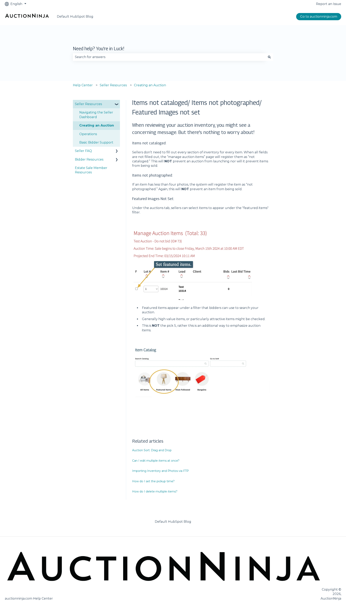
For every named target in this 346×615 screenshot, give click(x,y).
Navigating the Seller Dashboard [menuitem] (96, 115)
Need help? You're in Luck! (98, 48)
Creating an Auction (150, 85)
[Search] (269, 57)
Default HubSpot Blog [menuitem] (173, 522)
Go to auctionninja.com (318, 16)
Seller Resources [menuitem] (88, 104)
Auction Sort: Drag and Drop (152, 450)
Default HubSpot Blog (75, 16)
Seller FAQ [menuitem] (83, 151)
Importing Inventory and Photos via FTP (160, 471)
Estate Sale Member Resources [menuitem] (91, 170)
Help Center (83, 85)
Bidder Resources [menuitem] (89, 159)
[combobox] (169, 57)
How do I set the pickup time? (153, 481)
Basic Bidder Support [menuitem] (96, 142)
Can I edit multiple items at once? (155, 460)
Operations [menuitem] (88, 134)
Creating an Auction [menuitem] (96, 125)
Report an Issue (328, 4)
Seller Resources (113, 85)
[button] (117, 104)
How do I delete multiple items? (154, 491)
